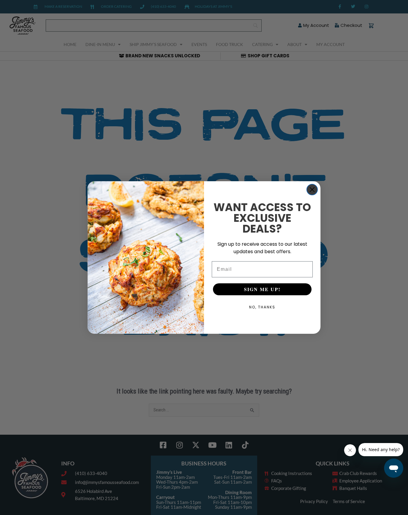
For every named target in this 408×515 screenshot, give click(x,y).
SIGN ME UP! (262, 289)
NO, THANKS (262, 307)
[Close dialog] (312, 189)
